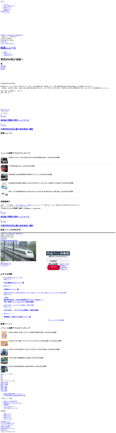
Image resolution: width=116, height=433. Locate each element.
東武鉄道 (3, 66)
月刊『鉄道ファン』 (9, 5)
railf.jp (2, 1)
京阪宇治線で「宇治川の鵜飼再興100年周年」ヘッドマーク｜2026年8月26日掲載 (30, 174)
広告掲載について (6, 421)
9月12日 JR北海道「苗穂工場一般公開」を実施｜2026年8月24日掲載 (27, 366)
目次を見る (4, 238)
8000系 (2, 69)
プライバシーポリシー (7, 425)
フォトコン (7, 12)
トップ (6, 4)
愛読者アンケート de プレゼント (13, 403)
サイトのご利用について (8, 423)
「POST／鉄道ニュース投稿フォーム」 (26, 205)
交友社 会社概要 (5, 426)
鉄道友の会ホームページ (8, 428)
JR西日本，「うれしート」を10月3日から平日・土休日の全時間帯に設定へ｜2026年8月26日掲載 (34, 157)
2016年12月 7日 (8, 55)
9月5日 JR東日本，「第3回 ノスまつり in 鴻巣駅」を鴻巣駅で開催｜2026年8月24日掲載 (32, 332)
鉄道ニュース (7, 7)
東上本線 (3, 67)
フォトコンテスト (9, 406)
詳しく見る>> (4, 265)
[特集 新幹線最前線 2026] (18, 260)
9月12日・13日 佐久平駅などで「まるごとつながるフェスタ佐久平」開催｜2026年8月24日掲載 (34, 349)
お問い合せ (4, 430)
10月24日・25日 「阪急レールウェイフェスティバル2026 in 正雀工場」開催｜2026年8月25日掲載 (35, 340)
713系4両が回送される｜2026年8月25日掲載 (22, 166)
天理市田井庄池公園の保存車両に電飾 (14, 395)
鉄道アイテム (7, 417)
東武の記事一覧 (5, 110)
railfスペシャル (8, 418)
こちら (16, 206)
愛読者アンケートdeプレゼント (9, 240)
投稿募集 (6, 10)
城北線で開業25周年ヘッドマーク (13, 393)
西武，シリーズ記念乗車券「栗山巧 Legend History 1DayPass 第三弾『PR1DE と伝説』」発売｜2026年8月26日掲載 (41, 191)
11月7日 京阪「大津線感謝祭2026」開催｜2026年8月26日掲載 (26, 357)
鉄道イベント (7, 9)
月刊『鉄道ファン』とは (11, 408)
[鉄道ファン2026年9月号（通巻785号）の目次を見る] (12, 35)
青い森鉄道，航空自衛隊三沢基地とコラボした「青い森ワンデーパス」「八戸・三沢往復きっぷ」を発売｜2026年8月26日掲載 (41, 183)
